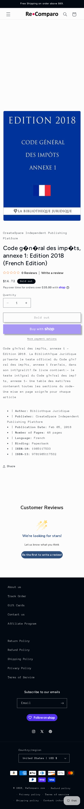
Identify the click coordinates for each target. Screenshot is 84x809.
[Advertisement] (42, 63)
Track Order (17, 596)
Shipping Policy (20, 659)
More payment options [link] (42, 338)
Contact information (58, 800)
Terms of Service (21, 677)
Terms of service (57, 794)
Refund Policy (19, 649)
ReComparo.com (35, 788)
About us (14, 587)
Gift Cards (16, 605)
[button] (8, 14)
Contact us (16, 614)
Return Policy (19, 640)
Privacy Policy (19, 668)
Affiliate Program (22, 623)
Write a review (52, 273)
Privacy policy (29, 794)
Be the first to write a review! (42, 555)
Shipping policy (27, 800)
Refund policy (61, 788)
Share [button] (11, 466)
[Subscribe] (62, 703)
